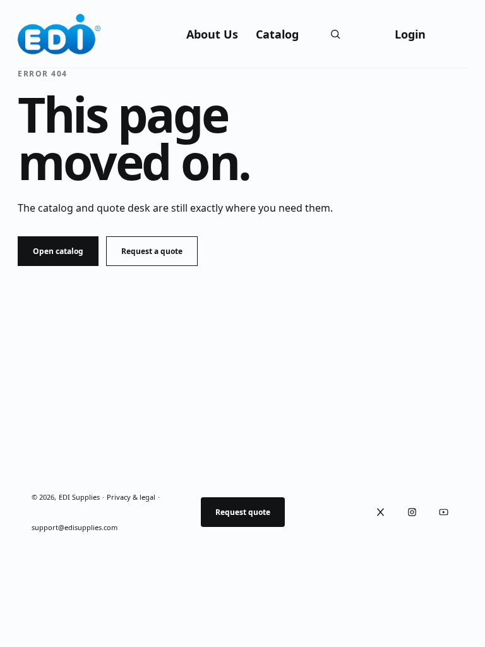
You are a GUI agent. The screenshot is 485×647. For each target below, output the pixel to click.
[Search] (335, 34)
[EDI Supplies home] (59, 34)
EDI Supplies (79, 497)
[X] (380, 512)
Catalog (277, 34)
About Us (212, 34)
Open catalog (58, 251)
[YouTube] (443, 512)
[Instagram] (412, 512)
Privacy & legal (131, 497)
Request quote (242, 512)
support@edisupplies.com (74, 527)
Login (410, 34)
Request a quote (152, 251)
